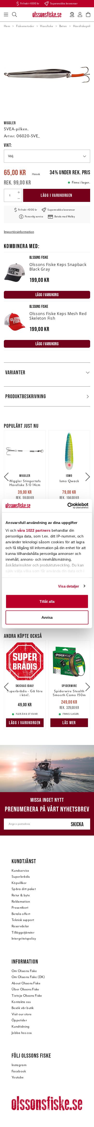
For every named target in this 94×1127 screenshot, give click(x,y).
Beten (63, 26)
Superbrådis (21, 877)
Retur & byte (21, 895)
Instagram (19, 1065)
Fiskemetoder (25, 26)
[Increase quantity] (18, 192)
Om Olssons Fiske (24, 971)
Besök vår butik (23, 1008)
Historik (36, 174)
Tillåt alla (47, 601)
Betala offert (21, 914)
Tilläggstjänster (23, 932)
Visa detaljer (68, 586)
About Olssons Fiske (26, 983)
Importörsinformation (19, 232)
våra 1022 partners (34, 530)
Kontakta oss (21, 1002)
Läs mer (69, 722)
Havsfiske (46, 26)
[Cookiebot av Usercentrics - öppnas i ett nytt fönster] (67, 505)
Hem (7, 26)
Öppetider (19, 1020)
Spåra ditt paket (24, 889)
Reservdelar (20, 926)
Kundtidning (21, 1026)
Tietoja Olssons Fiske (27, 996)
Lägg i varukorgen (57, 195)
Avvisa (47, 617)
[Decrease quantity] (18, 198)
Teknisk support (23, 920)
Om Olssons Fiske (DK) (28, 977)
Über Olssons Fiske (25, 989)
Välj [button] (10, 156)
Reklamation (21, 901)
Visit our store (22, 1014)
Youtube (18, 1077)
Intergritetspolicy (24, 938)
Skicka (77, 824)
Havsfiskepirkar (83, 26)
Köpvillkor (19, 883)
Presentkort (20, 908)
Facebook (19, 1071)
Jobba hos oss (22, 1033)
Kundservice (20, 871)
